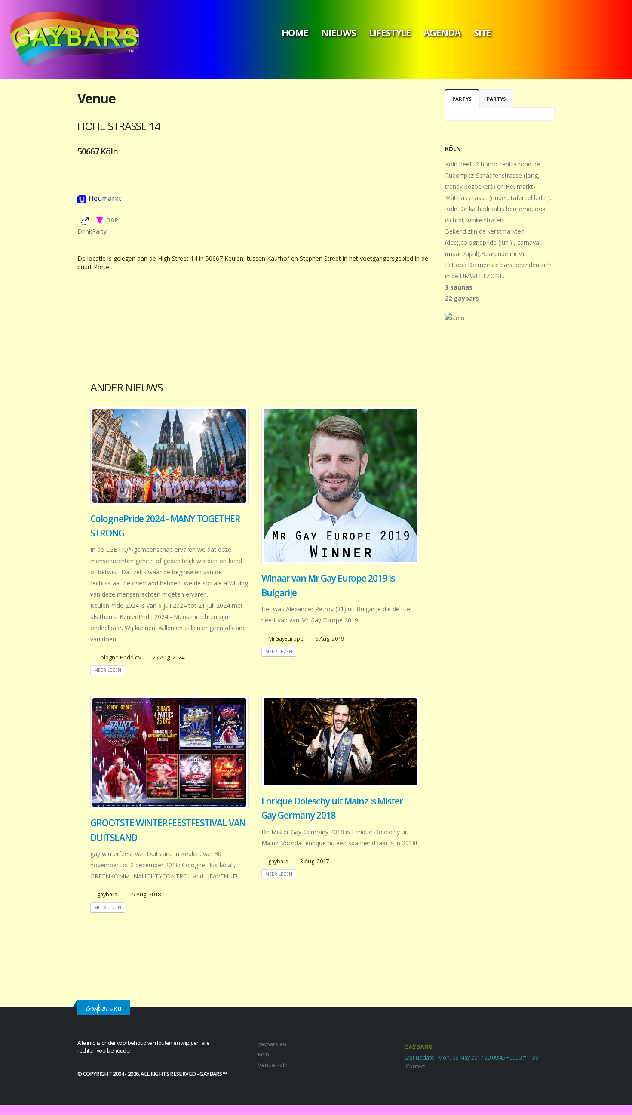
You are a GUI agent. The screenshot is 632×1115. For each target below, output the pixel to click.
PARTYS (462, 98)
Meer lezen (107, 670)
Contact (415, 1066)
